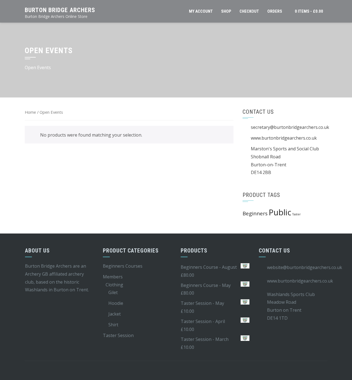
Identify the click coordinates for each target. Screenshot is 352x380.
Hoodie (115, 303)
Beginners (255, 213)
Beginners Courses (122, 266)
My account (201, 11)
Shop (226, 11)
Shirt (113, 325)
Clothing (114, 285)
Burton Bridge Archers (60, 10)
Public (280, 212)
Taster (296, 214)
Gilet (113, 292)
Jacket (114, 314)
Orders (274, 11)
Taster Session (118, 335)
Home (30, 112)
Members (113, 277)
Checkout (249, 11)
